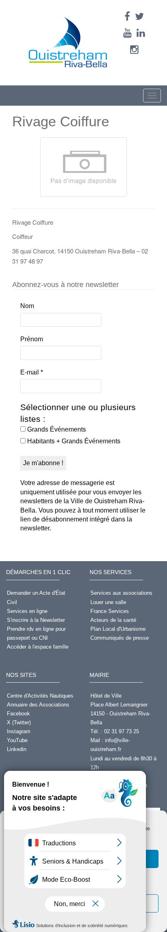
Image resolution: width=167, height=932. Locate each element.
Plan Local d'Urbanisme (118, 629)
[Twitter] (139, 16)
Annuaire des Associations (38, 705)
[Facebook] (127, 16)
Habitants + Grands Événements (73, 441)
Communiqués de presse (119, 638)
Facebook (18, 714)
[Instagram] (134, 49)
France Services (109, 611)
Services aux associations (121, 593)
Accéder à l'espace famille (38, 647)
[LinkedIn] (141, 33)
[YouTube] (127, 33)
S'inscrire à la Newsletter (36, 620)
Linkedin (16, 749)
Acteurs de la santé (113, 620)
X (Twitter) (19, 722)
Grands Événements (56, 429)
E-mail (31, 372)
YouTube (17, 740)
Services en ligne (27, 611)
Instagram (18, 731)
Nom (27, 305)
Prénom (31, 339)
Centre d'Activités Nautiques (40, 696)
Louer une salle (108, 602)
